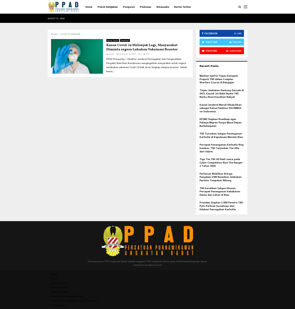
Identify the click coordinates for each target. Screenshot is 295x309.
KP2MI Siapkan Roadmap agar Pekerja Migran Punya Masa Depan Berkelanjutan (221, 122)
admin (112, 54)
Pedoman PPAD (59, 287)
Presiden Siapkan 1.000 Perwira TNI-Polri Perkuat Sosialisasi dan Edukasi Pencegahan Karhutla (222, 205)
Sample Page (58, 305)
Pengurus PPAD (59, 292)
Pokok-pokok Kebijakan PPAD (67, 296)
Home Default (58, 283)
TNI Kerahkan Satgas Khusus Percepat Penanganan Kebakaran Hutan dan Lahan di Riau (220, 191)
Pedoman (145, 6)
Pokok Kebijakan (107, 6)
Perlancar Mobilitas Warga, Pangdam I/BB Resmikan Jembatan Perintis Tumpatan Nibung (221, 177)
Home (88, 6)
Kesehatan (125, 40)
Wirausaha (162, 6)
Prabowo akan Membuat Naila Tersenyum (74, 301)
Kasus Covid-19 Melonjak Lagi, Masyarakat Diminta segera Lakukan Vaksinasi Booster (142, 47)
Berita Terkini (182, 6)
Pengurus (129, 6)
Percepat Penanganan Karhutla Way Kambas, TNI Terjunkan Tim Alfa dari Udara (222, 148)
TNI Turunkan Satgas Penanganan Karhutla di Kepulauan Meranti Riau (221, 135)
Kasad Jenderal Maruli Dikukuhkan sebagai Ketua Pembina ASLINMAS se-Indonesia (221, 108)
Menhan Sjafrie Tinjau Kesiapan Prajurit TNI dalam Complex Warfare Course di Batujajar (219, 79)
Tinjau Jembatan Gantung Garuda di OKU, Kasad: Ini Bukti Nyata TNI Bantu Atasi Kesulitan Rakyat (222, 93)
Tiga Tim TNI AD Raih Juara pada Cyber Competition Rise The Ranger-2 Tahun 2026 (222, 162)
